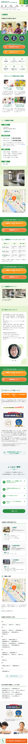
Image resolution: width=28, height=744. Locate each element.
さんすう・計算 (14, 553)
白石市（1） (4, 643)
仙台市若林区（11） (6, 646)
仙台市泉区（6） (21, 643)
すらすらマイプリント (8, 538)
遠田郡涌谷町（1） (6, 654)
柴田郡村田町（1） (15, 641)
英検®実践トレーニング (18, 151)
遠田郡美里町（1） (13, 652)
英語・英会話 (7, 151)
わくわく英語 (15, 157)
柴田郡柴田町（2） (6, 641)
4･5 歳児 (6, 6)
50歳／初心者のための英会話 (11, 155)
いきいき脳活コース (16, 695)
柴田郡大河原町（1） (13, 639)
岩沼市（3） (11, 624)
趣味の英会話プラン (6, 695)
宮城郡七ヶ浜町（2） (6, 665)
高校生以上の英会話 (18, 153)
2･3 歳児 (2, 6)
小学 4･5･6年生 (17, 6)
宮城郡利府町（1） (16, 665)
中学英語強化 (13, 568)
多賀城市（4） (5, 652)
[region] (14, 6)
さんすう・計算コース (20, 690)
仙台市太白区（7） (6, 645)
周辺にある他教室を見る (8, 610)
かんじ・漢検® (8, 153)
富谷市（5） (14, 654)
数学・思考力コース (6, 692)
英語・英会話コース (6, 688)
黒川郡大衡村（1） (6, 632)
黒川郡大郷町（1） (19, 630)
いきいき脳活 (7, 157)
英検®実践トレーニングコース (8, 690)
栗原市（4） (11, 630)
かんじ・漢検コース (16, 692)
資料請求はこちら (14, 230)
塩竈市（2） (4, 639)
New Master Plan (18, 694)
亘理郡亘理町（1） (6, 671)
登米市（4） (20, 654)
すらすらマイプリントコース (7, 694)
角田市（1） (4, 630)
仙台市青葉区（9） (12, 643)
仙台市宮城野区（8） (16, 645)
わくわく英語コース (6, 697)
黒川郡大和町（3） (15, 632)
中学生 (22, 5)
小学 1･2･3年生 (11, 6)
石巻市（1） (4, 624)
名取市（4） (4, 659)
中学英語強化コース (16, 688)
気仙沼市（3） (5, 633)
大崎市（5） (18, 624)
